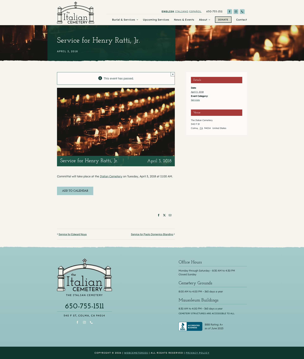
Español (195, 11)
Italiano (181, 11)
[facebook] (229, 11)
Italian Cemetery (111, 176)
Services (195, 100)
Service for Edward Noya (73, 234)
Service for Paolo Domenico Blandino (152, 234)
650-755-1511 (84, 306)
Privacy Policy (197, 352)
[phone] (242, 11)
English (168, 11)
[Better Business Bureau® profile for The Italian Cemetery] (213, 324)
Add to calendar (75, 191)
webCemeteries (136, 352)
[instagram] (236, 11)
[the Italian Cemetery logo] (75, 3)
